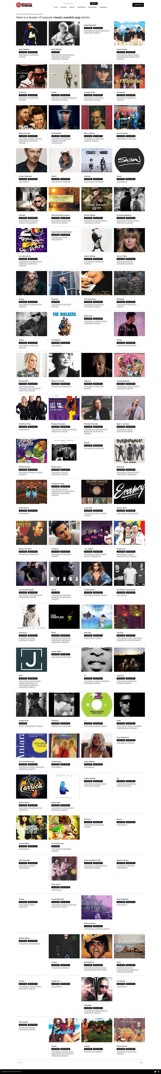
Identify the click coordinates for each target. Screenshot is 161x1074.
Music (56, 7)
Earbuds (72, 7)
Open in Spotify (33, 52)
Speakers (63, 7)
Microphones (92, 7)
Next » (141, 1062)
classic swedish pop (66, 17)
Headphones (81, 7)
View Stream (23, 52)
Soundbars (103, 7)
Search (93, 3)
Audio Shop (138, 5)
